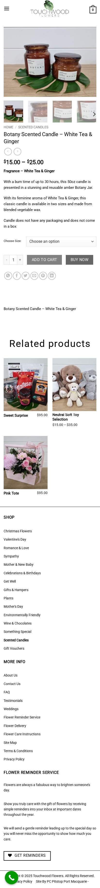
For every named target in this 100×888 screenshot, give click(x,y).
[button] (6, 8)
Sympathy (11, 556)
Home (8, 127)
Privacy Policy (14, 759)
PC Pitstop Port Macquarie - (68, 881)
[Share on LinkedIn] (52, 276)
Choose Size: (12, 241)
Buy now (79, 260)
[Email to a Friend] (34, 276)
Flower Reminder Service (22, 717)
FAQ (7, 692)
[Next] (88, 62)
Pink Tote (11, 493)
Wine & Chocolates (18, 623)
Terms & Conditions (18, 751)
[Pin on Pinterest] (43, 276)
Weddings (11, 709)
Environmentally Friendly (22, 615)
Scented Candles (33, 127)
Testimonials (13, 701)
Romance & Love (16, 548)
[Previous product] (17, 151)
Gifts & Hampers (16, 590)
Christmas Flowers (18, 531)
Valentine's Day (15, 539)
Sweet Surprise (16, 415)
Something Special (17, 632)
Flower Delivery (15, 726)
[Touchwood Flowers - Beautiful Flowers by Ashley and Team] (49, 8)
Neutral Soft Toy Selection (65, 417)
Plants (8, 598)
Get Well (10, 581)
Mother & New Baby (18, 564)
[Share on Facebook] (17, 276)
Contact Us (12, 684)
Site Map (10, 743)
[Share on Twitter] (26, 276)
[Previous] (11, 62)
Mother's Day (13, 606)
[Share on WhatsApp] (8, 276)
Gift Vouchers (14, 648)
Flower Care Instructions (22, 734)
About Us (10, 675)
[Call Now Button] (11, 877)
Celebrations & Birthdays (22, 573)
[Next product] (8, 151)
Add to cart (44, 260)
